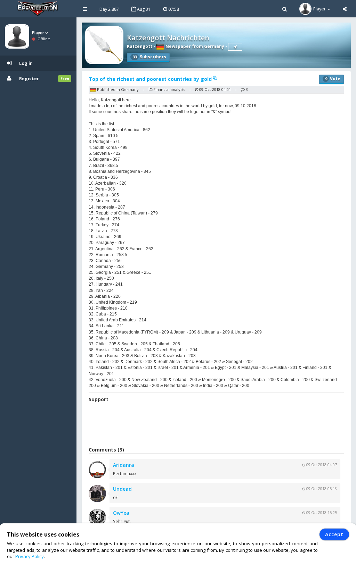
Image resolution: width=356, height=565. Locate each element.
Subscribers (149, 57)
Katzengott (139, 46)
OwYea (121, 512)
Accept (334, 534)
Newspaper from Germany (194, 46)
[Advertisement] (216, 425)
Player (38, 33)
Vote (332, 79)
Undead (122, 489)
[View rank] (235, 47)
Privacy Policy (29, 556)
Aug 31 (143, 9)
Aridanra (123, 465)
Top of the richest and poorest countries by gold (151, 79)
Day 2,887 (109, 9)
